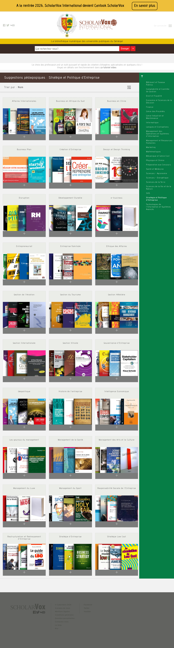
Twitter (86, 608)
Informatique (152, 123)
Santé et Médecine (155, 169)
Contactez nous (62, 622)
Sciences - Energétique (157, 178)
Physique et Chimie (155, 160)
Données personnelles (65, 618)
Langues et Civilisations (157, 127)
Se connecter (160, 26)
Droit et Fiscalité (154, 96)
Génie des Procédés (155, 112)
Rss (56, 629)
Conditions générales (64, 615)
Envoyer (125, 49)
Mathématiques (153, 152)
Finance (149, 107)
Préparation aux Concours (158, 165)
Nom (20, 87)
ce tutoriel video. (108, 68)
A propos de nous (62, 608)
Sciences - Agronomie (156, 174)
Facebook (88, 605)
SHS (148, 193)
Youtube (87, 612)
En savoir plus (144, 6)
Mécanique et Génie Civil (158, 156)
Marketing (151, 147)
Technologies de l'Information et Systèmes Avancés (158, 207)
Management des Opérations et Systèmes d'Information (157, 133)
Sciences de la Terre (155, 182)
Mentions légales (62, 612)
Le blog (58, 625)
